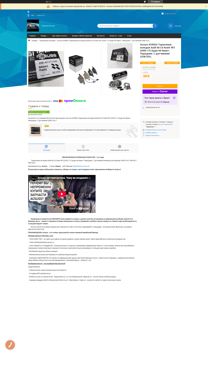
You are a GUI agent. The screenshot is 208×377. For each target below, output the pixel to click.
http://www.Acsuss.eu (81, 166)
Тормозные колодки (47, 41)
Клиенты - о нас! (116, 36)
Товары (43, 36)
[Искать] (155, 25)
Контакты (101, 36)
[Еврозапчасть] (33, 26)
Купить (160, 86)
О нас (129, 36)
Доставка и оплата (59, 36)
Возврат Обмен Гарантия (82, 36)
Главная (32, 36)
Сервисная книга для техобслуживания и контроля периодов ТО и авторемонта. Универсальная (82, 130)
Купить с (155, 91)
